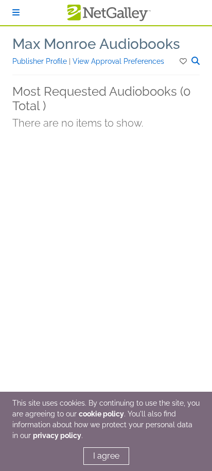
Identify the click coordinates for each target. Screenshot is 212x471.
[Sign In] (16, 12)
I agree (106, 456)
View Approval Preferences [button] (118, 61)
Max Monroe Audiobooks (96, 44)
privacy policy (57, 435)
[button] (184, 61)
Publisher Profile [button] (40, 61)
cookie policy (101, 414)
